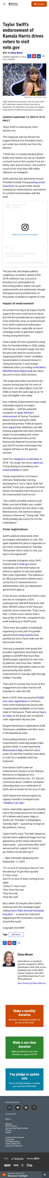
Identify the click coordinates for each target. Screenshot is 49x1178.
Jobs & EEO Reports (13, 1146)
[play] (4, 1174)
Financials (9, 1140)
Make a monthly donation (24, 1013)
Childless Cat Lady (13, 802)
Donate (40, 4)
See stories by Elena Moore (32, 983)
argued (12, 427)
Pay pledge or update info (24, 1076)
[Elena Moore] (9, 958)
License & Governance (14, 1137)
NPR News (16, 935)
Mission (8, 1124)
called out (37, 462)
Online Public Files (13, 1144)
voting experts (25, 635)
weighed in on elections (26, 459)
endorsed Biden (11, 470)
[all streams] (45, 1174)
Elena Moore (17, 52)
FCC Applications (12, 1142)
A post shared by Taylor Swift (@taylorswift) (25, 262)
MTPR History (11, 1126)
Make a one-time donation (24, 1044)
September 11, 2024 (13, 861)
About (8, 1119)
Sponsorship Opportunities (16, 1128)
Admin (8, 1133)
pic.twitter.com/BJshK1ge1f (18, 851)
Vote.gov (24, 564)
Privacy (8, 1130)
